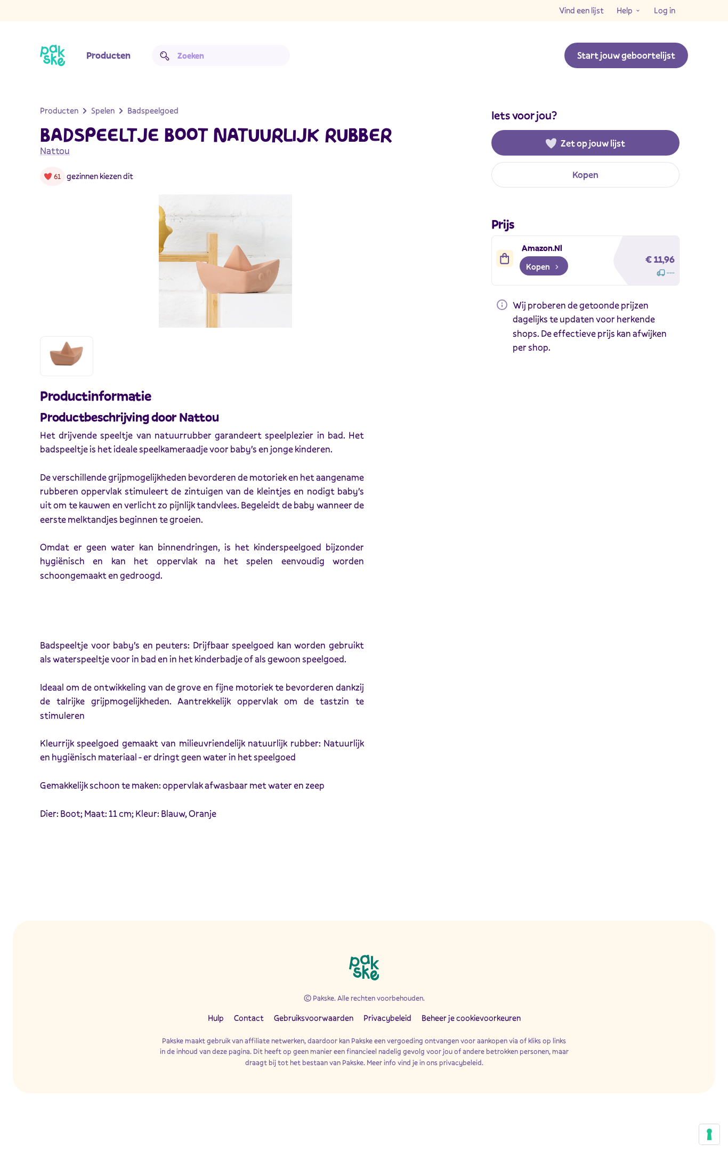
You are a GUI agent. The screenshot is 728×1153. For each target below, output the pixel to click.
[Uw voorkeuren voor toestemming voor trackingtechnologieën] (709, 1134)
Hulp (216, 1017)
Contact (249, 1017)
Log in (664, 10)
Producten (108, 55)
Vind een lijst (581, 10)
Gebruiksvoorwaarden (313, 1017)
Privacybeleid (387, 1017)
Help (625, 10)
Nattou (55, 150)
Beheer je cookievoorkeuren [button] (471, 1017)
